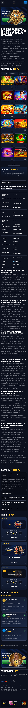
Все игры (14, 164)
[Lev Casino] (14, 2)
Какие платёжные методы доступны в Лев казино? (13, 503)
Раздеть (14, 562)
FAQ (7, 684)
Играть (24, 694)
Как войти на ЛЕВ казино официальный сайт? (13, 474)
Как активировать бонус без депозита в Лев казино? (13, 508)
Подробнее (14, 537)
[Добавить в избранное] (12, 78)
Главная (3, 684)
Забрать (14, 19)
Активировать (14, 662)
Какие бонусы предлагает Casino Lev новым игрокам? (12, 492)
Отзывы (10, 684)
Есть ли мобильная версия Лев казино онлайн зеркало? (13, 498)
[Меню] (2, 2)
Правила (16, 684)
